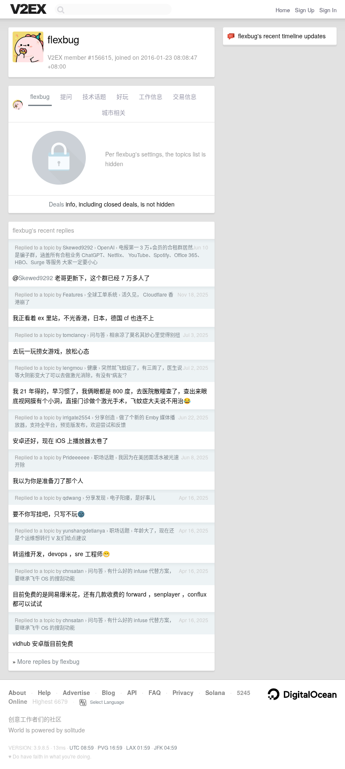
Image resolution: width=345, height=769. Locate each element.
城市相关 (113, 112)
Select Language (105, 701)
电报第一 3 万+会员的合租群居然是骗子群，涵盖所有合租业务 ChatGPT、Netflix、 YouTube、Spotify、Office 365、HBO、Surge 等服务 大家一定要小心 (108, 254)
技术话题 (94, 96)
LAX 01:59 (138, 747)
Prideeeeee (76, 457)
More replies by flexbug (48, 661)
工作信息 (150, 96)
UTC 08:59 (81, 747)
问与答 (97, 334)
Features (73, 294)
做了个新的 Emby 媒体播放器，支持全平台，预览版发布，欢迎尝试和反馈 (95, 421)
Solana (215, 692)
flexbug (40, 96)
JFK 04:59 (165, 747)
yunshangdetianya (84, 530)
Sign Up (304, 10)
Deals (56, 204)
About (17, 692)
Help (44, 692)
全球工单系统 (102, 294)
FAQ (155, 692)
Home (283, 10)
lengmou (73, 367)
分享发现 (95, 497)
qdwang (72, 497)
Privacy (183, 692)
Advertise (76, 692)
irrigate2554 (76, 417)
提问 (66, 96)
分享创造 (105, 417)
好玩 (122, 96)
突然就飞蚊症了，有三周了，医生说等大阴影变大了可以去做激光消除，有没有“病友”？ (98, 371)
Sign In (328, 10)
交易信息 (184, 96)
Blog (108, 692)
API (132, 692)
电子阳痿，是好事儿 (132, 497)
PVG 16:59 (110, 747)
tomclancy (74, 334)
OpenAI (105, 247)
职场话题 (104, 457)
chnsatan (73, 570)
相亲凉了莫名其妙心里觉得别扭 (144, 334)
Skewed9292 (78, 247)
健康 (92, 367)
